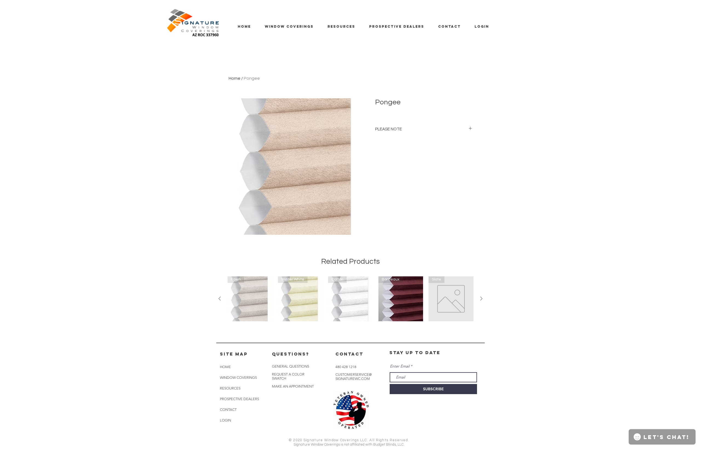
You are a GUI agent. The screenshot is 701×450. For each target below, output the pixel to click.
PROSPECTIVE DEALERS (239, 399)
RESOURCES (230, 388)
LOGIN (225, 420)
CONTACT (228, 410)
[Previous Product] (219, 298)
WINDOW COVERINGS (238, 378)
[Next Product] (481, 298)
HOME (225, 367)
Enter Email (399, 366)
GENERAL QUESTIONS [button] (290, 366)
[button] (293, 386)
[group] (350, 299)
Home (234, 78)
